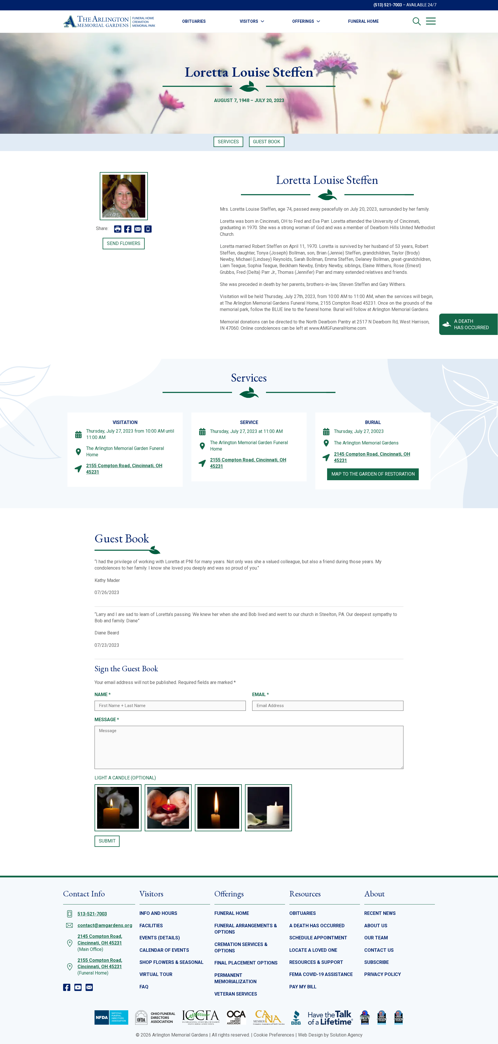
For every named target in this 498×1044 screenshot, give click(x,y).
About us (375, 925)
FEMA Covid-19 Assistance (321, 974)
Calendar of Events (164, 950)
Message (107, 719)
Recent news (380, 913)
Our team (376, 938)
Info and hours (158, 913)
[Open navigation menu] (431, 21)
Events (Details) (159, 938)
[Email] (89, 987)
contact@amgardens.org (105, 925)
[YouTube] (78, 987)
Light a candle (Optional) (125, 778)
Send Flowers (123, 243)
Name (103, 694)
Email (260, 694)
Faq (143, 987)
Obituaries (194, 21)
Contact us (379, 950)
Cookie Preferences (274, 1035)
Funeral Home (363, 21)
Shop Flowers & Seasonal (171, 962)
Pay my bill (302, 987)
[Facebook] (66, 987)
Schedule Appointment (318, 938)
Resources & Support (316, 962)
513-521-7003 (92, 914)
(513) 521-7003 (387, 5)
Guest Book (266, 141)
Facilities (151, 925)
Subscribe (376, 962)
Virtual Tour (155, 974)
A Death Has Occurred (317, 925)
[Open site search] (416, 21)
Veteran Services (235, 994)
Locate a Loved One (313, 950)
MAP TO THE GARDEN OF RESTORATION (373, 474)
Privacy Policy (382, 974)
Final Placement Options (246, 963)
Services (228, 141)
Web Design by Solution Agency (330, 1035)
